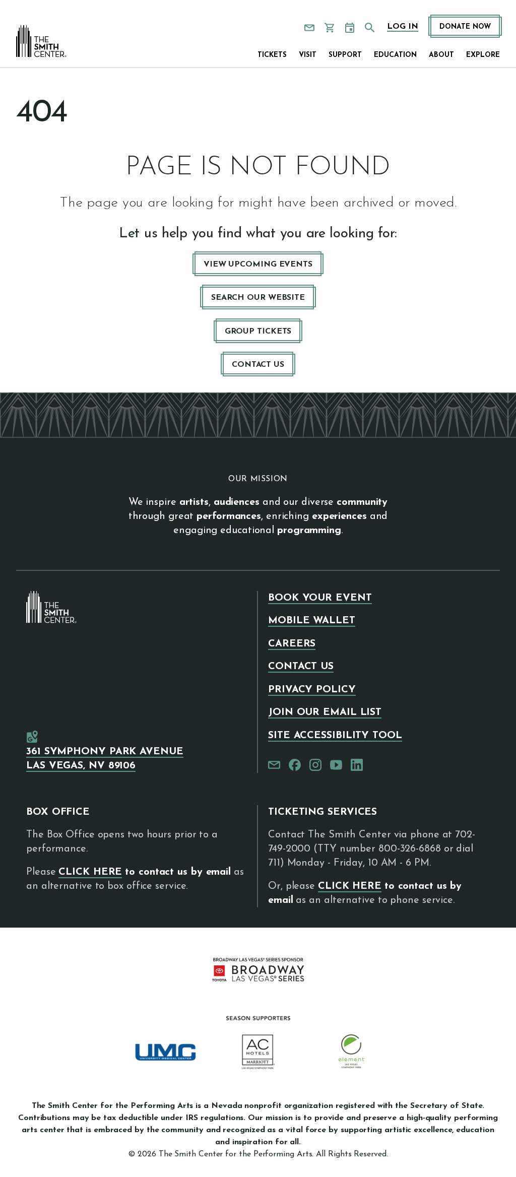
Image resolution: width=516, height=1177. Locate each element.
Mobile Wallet (311, 621)
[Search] (370, 28)
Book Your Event (320, 598)
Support (345, 55)
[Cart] (330, 28)
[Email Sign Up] (309, 28)
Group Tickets (258, 332)
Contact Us (258, 365)
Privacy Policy (312, 690)
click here (90, 872)
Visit (307, 55)
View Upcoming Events (258, 264)
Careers (291, 644)
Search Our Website (258, 298)
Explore (483, 55)
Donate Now (465, 27)
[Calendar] (350, 28)
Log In (402, 27)
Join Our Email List (324, 712)
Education (395, 55)
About (441, 55)
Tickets (272, 55)
